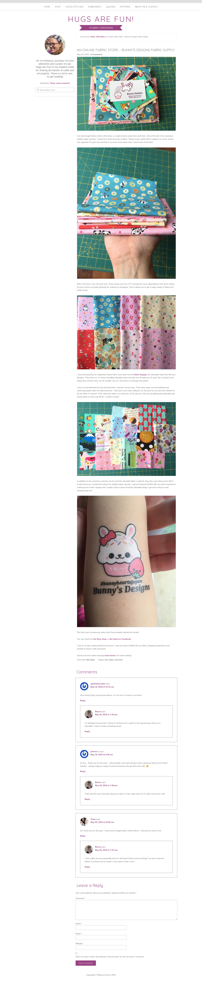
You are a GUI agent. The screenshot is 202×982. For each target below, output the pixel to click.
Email (79, 934)
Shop (58, 6)
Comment (80, 898)
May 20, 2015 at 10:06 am (102, 822)
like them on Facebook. (120, 639)
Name (79, 924)
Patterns (125, 6)
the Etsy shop (99, 639)
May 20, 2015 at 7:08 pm (106, 785)
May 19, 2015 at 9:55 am (102, 754)
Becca (98, 711)
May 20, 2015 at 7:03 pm (106, 714)
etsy (106, 660)
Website (79, 943)
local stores (110, 655)
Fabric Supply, (140, 374)
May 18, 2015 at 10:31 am (102, 687)
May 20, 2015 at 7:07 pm (106, 850)
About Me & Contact (146, 6)
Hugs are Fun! (101, 19)
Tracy (93, 819)
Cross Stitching (74, 6)
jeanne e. (95, 751)
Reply (82, 700)
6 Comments (96, 54)
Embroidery (94, 6)
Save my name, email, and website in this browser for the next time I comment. (110, 957)
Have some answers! (60, 83)
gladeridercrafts (98, 684)
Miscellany (100, 37)
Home (47, 6)
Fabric (111, 660)
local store (119, 660)
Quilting (110, 6)
